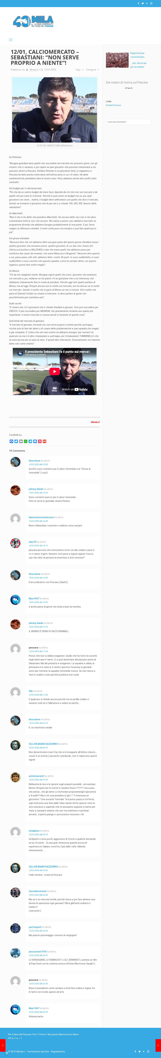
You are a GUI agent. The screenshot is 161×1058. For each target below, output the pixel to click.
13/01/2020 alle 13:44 (38, 578)
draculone (34, 460)
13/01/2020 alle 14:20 (38, 521)
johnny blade (36, 489)
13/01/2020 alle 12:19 (38, 627)
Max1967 (34, 598)
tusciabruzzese (37, 891)
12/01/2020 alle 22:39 (38, 931)
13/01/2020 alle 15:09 (38, 464)
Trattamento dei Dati (38, 1051)
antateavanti (36, 776)
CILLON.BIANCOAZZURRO (43, 744)
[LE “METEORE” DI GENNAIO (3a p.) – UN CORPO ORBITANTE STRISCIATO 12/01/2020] (3, 1045)
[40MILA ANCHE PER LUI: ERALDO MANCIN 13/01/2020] (158, 1045)
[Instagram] (151, 3)
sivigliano (34, 830)
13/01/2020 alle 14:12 (38, 546)
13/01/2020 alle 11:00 (38, 695)
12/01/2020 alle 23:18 (38, 834)
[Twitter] (142, 3)
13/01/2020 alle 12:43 (38, 602)
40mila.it (33, 69)
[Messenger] (35, 441)
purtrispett (35, 927)
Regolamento (58, 1051)
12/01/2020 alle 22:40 (38, 895)
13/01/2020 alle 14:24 (38, 493)
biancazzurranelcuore (41, 517)
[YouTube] (147, 3)
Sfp (31, 691)
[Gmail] (44, 441)
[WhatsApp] (25, 441)
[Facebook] (138, 3)
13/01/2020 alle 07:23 (38, 723)
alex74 (32, 541)
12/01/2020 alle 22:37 (38, 955)
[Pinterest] (39, 441)
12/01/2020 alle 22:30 (38, 984)
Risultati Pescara (113, 105)
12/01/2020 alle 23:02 (38, 870)
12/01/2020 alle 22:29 (38, 1012)
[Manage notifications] (6, 1052)
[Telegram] (30, 441)
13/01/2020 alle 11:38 (38, 651)
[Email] (21, 441)
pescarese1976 (37, 951)
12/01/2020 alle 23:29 (38, 780)
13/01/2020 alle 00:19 (38, 748)
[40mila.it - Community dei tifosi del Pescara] (33, 21)
